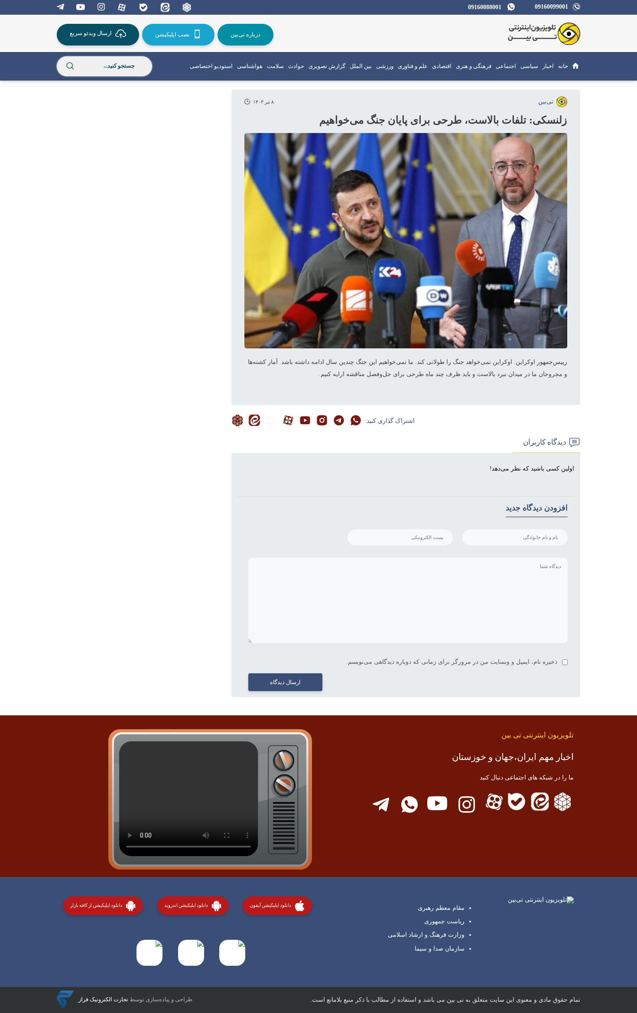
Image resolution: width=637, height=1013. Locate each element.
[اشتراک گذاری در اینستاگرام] (322, 421)
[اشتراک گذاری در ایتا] (254, 421)
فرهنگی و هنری (473, 66)
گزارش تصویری (327, 66)
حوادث (296, 66)
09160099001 (551, 6)
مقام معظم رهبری (441, 908)
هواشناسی (250, 66)
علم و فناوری (413, 66)
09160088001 (484, 7)
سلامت (275, 66)
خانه (563, 66)
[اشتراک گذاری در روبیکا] (237, 421)
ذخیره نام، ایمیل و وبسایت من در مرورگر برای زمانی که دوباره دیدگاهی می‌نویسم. (451, 662)
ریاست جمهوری (444, 921)
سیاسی (529, 66)
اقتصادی (442, 66)
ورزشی (384, 66)
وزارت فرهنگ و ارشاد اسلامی (426, 935)
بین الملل (361, 66)
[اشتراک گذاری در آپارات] (288, 421)
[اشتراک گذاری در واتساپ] (356, 421)
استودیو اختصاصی (211, 66)
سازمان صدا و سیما (440, 948)
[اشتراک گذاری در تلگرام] (339, 421)
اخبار (548, 66)
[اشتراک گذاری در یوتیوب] (305, 421)
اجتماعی (506, 66)
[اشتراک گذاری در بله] (271, 421)
